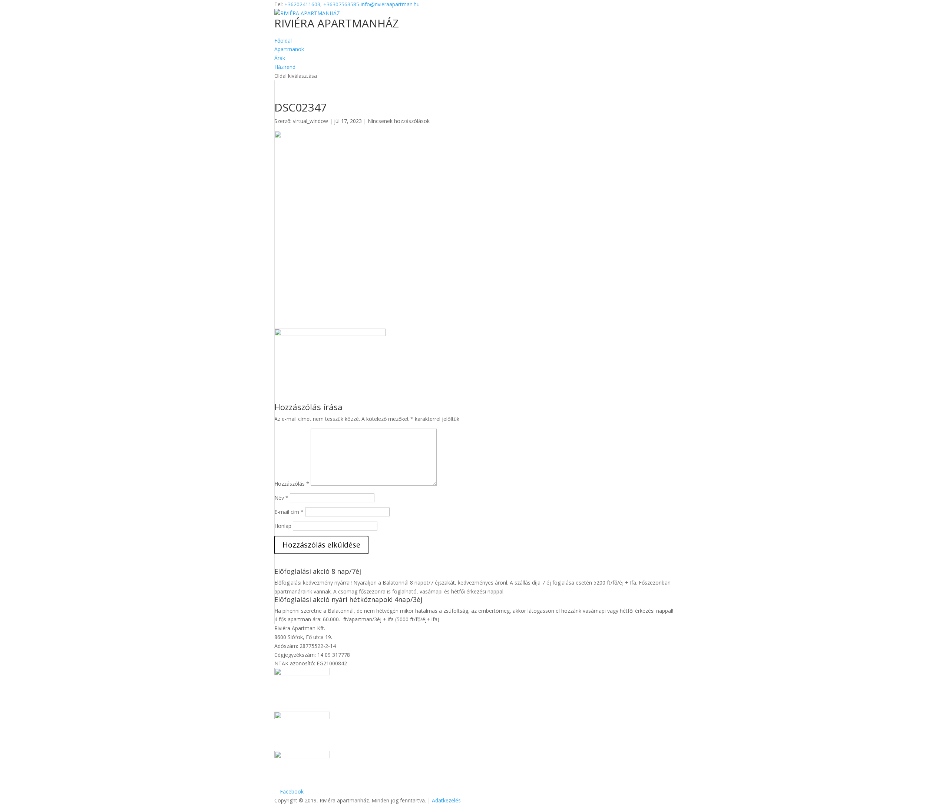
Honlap (282, 525)
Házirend (284, 66)
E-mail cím (289, 511)
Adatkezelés (446, 800)
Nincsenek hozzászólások (399, 120)
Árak (279, 57)
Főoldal (283, 40)
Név (281, 497)
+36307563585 (341, 4)
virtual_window (310, 120)
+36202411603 (302, 4)
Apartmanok (289, 49)
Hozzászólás (291, 483)
